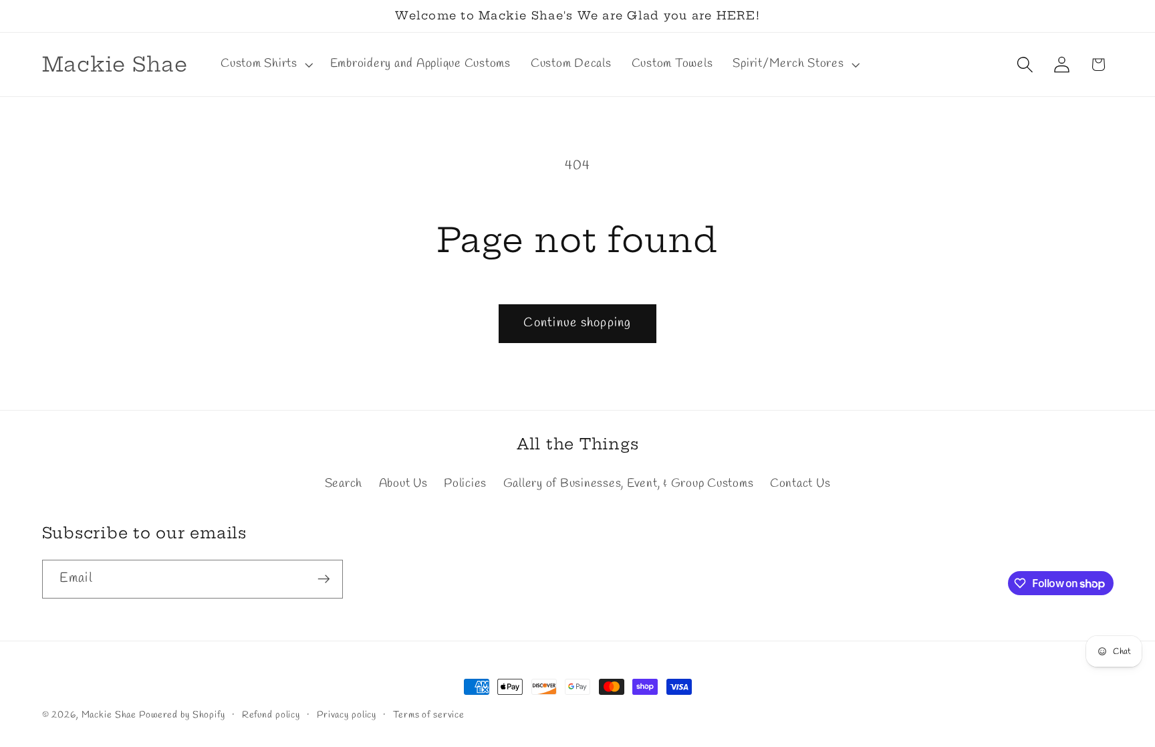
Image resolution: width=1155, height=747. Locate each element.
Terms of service (429, 715)
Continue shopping (577, 323)
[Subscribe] (323, 579)
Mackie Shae (109, 715)
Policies (465, 484)
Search (344, 484)
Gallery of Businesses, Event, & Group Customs (628, 484)
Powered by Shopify (182, 715)
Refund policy (271, 715)
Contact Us (800, 484)
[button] (265, 64)
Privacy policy (346, 715)
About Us (403, 484)
